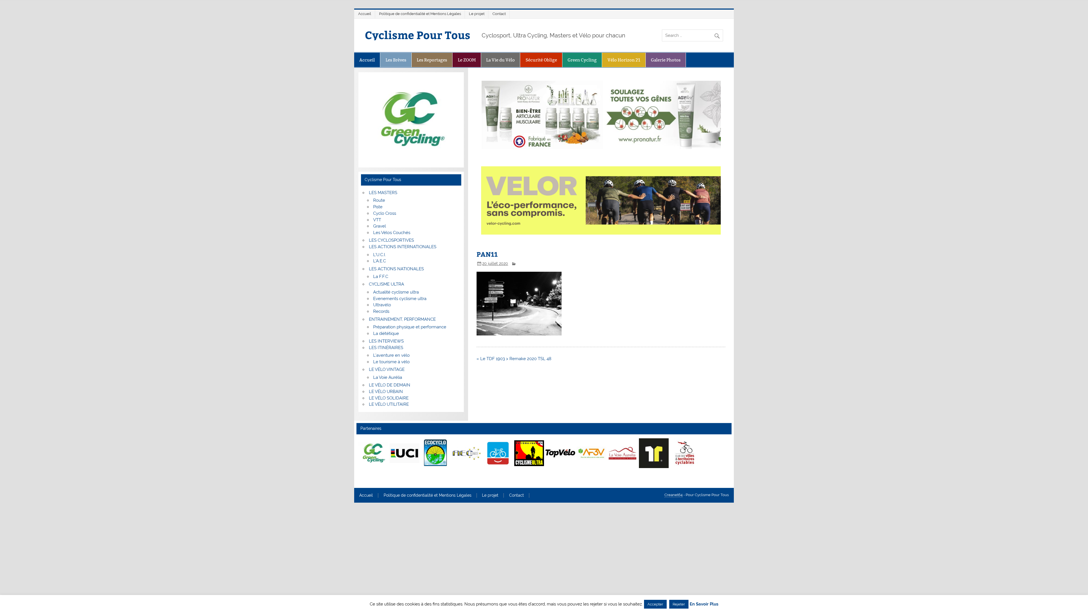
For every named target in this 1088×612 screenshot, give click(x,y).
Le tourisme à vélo (391, 361)
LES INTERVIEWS (386, 341)
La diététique (386, 333)
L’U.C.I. (379, 254)
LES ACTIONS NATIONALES (396, 268)
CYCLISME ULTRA (386, 284)
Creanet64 (673, 495)
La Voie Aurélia (387, 377)
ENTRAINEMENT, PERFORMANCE (402, 319)
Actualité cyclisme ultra (396, 292)
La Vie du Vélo (500, 60)
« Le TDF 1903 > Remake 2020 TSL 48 (514, 358)
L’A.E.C (379, 261)
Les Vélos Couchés (391, 232)
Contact (499, 14)
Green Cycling (582, 60)
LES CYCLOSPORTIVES (391, 240)
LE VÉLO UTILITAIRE (389, 404)
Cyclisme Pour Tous (417, 34)
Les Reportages (432, 60)
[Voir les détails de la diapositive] (373, 453)
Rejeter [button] (679, 604)
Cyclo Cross (384, 213)
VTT (377, 219)
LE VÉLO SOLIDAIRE (389, 398)
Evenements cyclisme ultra (399, 298)
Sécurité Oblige (541, 60)
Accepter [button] (655, 604)
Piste (377, 206)
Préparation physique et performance (409, 327)
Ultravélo (382, 304)
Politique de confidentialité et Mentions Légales (420, 14)
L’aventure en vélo (391, 355)
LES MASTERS (383, 192)
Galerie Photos (666, 60)
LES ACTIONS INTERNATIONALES (402, 246)
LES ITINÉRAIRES (386, 347)
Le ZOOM (467, 60)
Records (381, 311)
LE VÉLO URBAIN (386, 391)
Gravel (379, 226)
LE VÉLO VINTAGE (387, 369)
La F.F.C (380, 276)
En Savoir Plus (704, 604)
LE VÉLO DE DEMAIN (389, 385)
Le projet (476, 14)
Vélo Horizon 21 (623, 60)
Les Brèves (396, 60)
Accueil (364, 14)
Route (379, 200)
